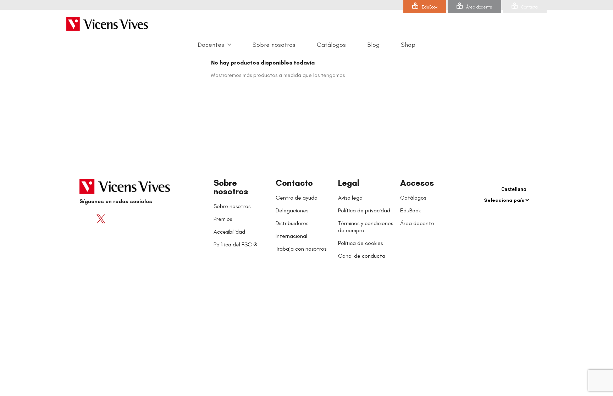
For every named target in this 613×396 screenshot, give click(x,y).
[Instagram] (129, 219)
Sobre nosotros (231, 187)
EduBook (429, 7)
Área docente (479, 7)
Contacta (529, 7)
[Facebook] (86, 219)
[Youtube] (115, 219)
